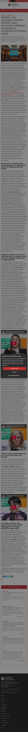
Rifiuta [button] (14, 372)
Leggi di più (5, 365)
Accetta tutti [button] (14, 368)
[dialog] (14, 366)
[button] (14, 375)
